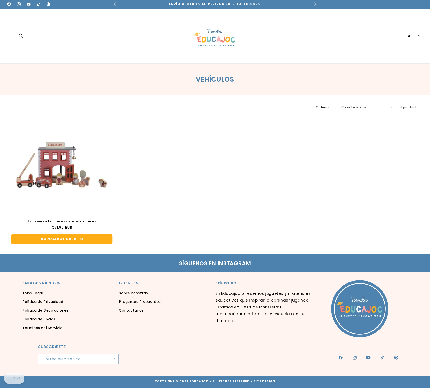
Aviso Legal (32, 293)
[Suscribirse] (113, 359)
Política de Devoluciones (45, 310)
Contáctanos (131, 310)
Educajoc (199, 381)
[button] (21, 36)
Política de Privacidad (42, 301)
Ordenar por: (326, 107)
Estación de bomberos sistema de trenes (62, 221)
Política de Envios (38, 319)
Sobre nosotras (133, 293)
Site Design (264, 381)
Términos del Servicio (42, 327)
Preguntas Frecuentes (140, 301)
